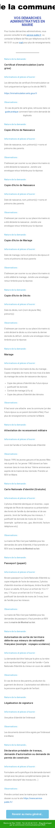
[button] (27, 814)
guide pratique (11, 112)
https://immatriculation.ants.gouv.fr (20, 93)
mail (21, 42)
